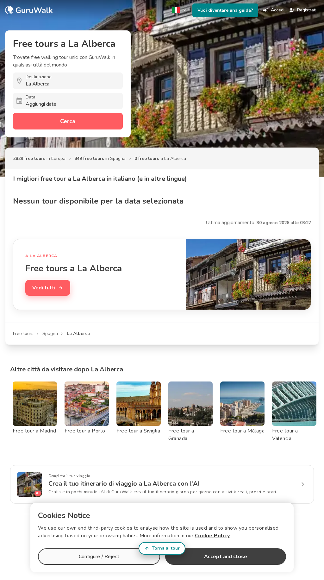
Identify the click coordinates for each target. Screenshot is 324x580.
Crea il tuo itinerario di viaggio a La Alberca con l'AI (124, 483)
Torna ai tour (166, 548)
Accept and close (225, 556)
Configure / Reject (99, 556)
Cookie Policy (212, 535)
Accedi (277, 10)
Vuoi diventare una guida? (225, 10)
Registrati (306, 10)
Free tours (23, 334)
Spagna (50, 334)
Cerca (67, 121)
